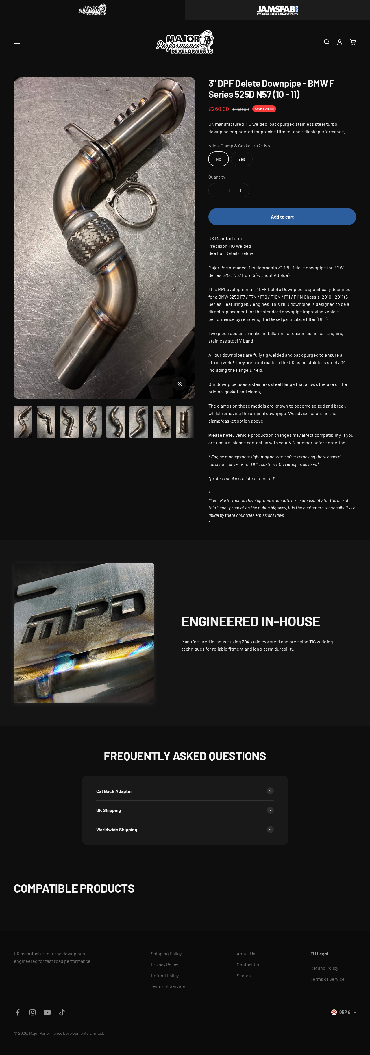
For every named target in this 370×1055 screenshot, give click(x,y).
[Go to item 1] (23, 423)
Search (244, 975)
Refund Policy (165, 975)
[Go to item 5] (115, 423)
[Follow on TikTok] (62, 1012)
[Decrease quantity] (217, 190)
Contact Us (248, 964)
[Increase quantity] (240, 190)
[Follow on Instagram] (32, 1012)
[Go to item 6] (139, 423)
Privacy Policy (164, 964)
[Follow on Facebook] (18, 1012)
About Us (246, 953)
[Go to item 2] (46, 423)
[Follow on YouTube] (47, 1012)
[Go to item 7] (162, 423)
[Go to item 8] (185, 423)
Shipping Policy (166, 953)
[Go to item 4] (92, 423)
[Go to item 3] (69, 423)
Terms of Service (168, 986)
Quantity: (217, 176)
